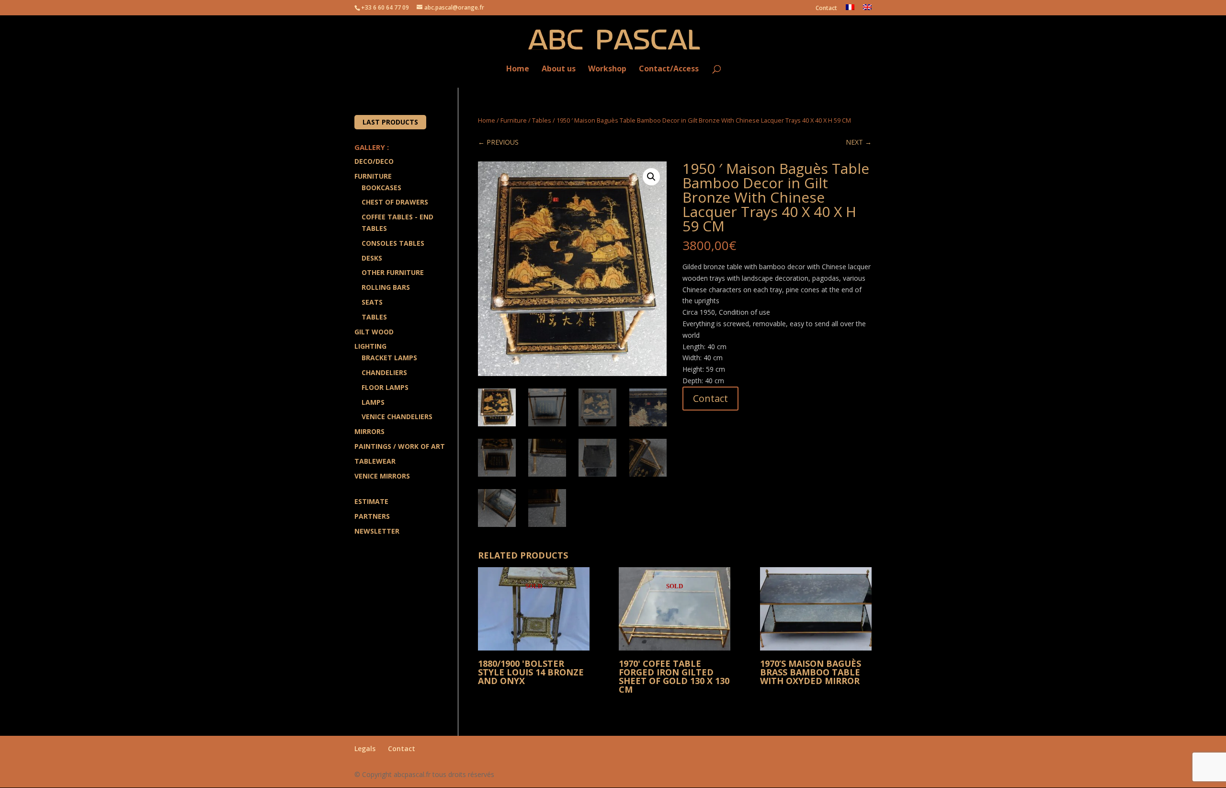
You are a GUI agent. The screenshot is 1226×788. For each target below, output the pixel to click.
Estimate (371, 501)
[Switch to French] (850, 9)
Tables (541, 120)
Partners (372, 516)
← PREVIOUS (498, 142)
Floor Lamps (385, 387)
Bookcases (381, 187)
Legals (364, 748)
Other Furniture (393, 272)
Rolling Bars (386, 287)
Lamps (373, 402)
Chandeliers (384, 372)
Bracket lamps (389, 357)
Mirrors (369, 431)
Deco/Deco (374, 161)
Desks (372, 258)
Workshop (607, 69)
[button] (651, 176)
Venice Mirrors (382, 475)
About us (559, 69)
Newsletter (376, 531)
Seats (372, 302)
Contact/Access (669, 69)
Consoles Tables (393, 243)
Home (517, 69)
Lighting (370, 346)
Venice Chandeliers (397, 416)
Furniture (513, 120)
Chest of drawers (395, 201)
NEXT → (859, 142)
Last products (390, 121)
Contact (826, 8)
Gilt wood (374, 331)
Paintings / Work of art (399, 446)
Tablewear (375, 461)
